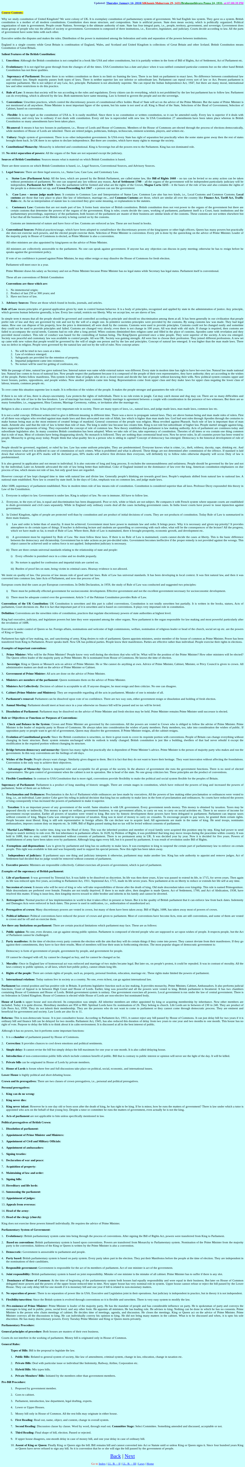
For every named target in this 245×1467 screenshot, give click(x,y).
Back (115, 1456)
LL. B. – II (114, 1463)
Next (130, 1456)
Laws (141, 1463)
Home (150, 1463)
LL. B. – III (129, 1463)
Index (102, 1463)
